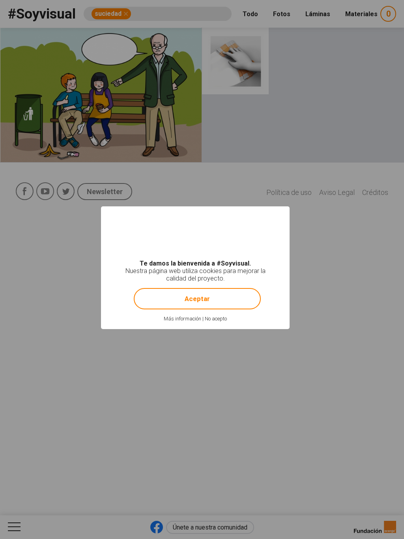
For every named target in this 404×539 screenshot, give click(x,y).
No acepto (216, 319)
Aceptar (197, 299)
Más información (182, 319)
